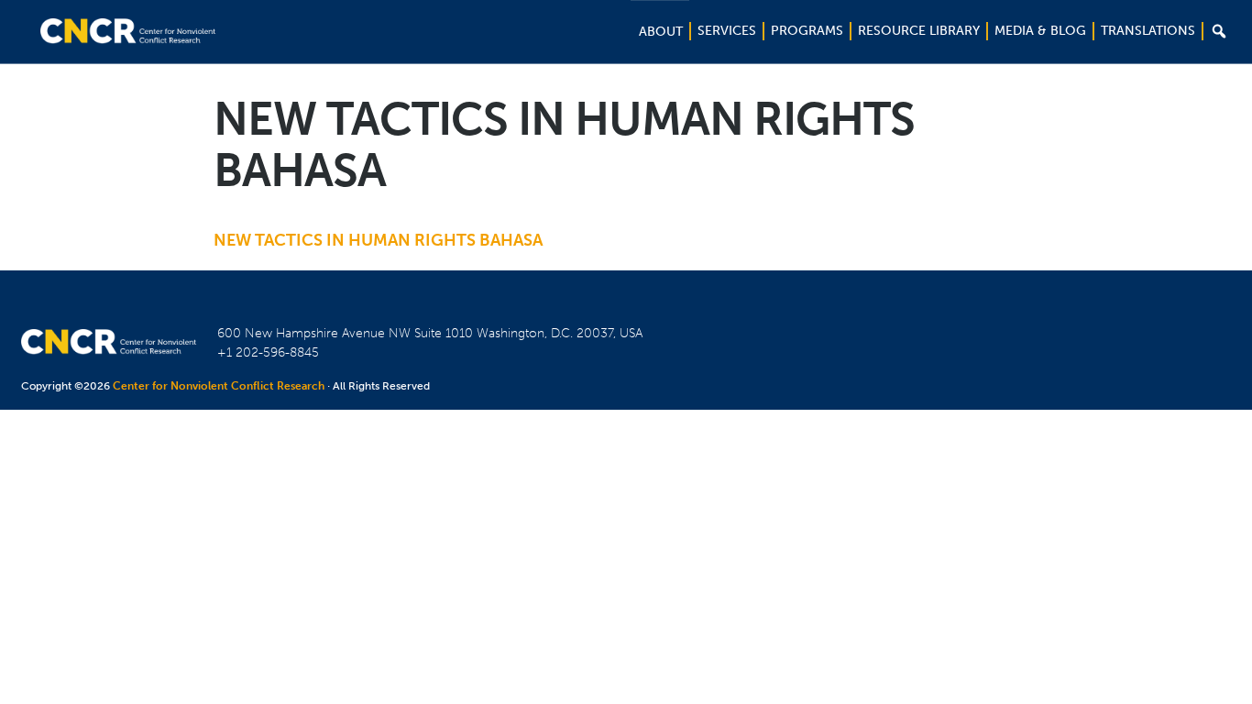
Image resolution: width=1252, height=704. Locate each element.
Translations (1148, 30)
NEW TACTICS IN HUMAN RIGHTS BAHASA (378, 240)
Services (726, 30)
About (661, 31)
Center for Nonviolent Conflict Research (218, 386)
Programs (807, 30)
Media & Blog (1040, 30)
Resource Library (919, 30)
